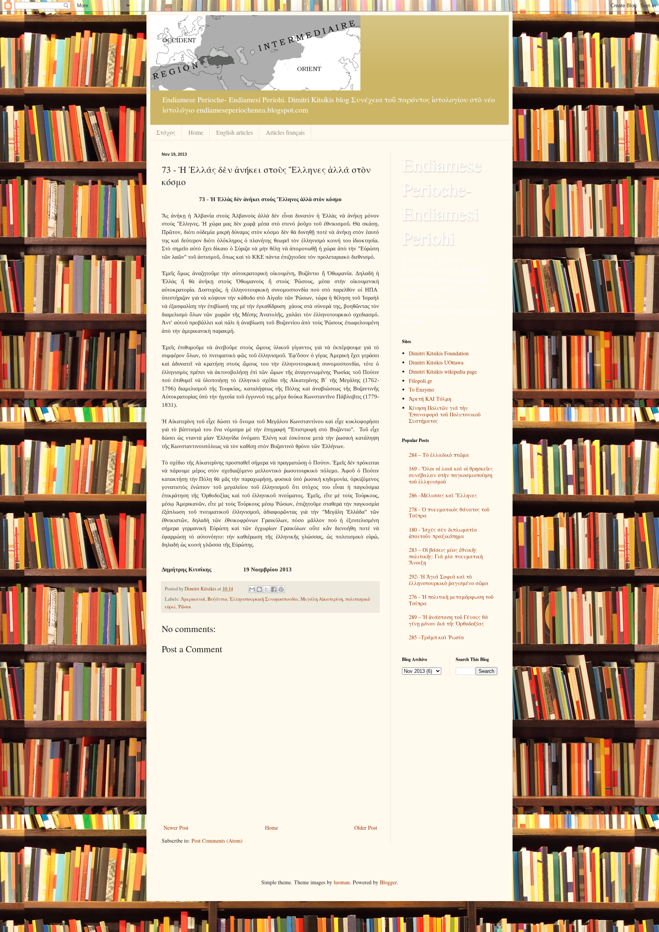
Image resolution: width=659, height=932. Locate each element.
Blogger (388, 882)
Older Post (365, 827)
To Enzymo (421, 389)
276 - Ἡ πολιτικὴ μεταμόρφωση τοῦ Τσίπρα (451, 600)
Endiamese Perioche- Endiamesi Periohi (442, 201)
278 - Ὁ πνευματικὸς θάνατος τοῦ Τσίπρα (449, 512)
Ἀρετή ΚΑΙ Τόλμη (430, 398)
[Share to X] (266, 589)
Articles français (285, 132)
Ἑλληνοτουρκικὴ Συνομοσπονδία (263, 599)
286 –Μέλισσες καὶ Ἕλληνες (443, 495)
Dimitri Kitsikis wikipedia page (443, 371)
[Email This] (252, 589)
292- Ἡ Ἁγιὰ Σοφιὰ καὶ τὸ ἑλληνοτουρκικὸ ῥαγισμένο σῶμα (449, 580)
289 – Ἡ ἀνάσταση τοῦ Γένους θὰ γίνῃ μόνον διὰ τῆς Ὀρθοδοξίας (448, 620)
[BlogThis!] (259, 589)
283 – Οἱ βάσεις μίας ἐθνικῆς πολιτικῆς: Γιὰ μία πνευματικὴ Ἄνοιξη (446, 556)
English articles (234, 132)
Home (195, 132)
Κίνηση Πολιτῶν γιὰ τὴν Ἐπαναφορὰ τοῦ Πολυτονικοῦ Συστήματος (445, 414)
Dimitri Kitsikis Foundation (439, 353)
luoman (342, 882)
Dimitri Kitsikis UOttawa (436, 362)
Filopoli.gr (420, 380)
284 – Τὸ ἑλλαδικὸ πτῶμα (439, 454)
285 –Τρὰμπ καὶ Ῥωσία (436, 637)
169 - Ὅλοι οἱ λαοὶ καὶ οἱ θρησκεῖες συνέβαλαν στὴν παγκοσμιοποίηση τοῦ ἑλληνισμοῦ (451, 475)
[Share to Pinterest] (281, 589)
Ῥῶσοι (184, 606)
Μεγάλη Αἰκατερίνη (322, 599)
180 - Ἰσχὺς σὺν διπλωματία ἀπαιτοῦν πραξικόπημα (443, 533)
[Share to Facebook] (274, 589)
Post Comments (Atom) (217, 840)
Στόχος (165, 132)
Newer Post (176, 827)
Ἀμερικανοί (193, 599)
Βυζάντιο (217, 599)
